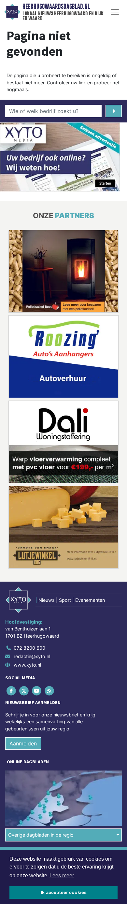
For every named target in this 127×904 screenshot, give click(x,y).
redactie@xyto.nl (32, 656)
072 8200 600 (29, 648)
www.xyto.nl (27, 665)
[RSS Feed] (50, 690)
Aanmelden (23, 743)
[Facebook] (11, 690)
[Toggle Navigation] (115, 12)
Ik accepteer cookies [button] (64, 892)
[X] (24, 690)
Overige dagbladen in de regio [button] (41, 835)
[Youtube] (37, 690)
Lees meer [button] (61, 875)
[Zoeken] (114, 111)
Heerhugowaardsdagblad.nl (56, 6)
